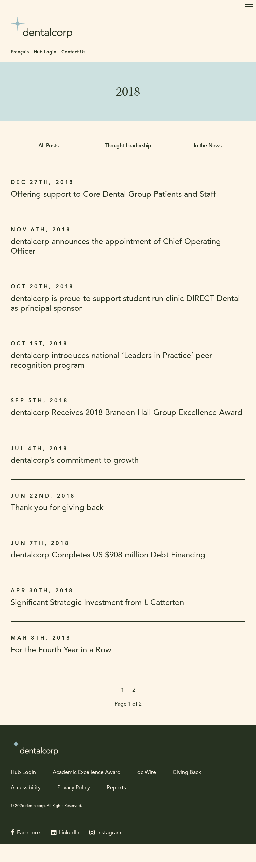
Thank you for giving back (57, 508)
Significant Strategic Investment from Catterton (97, 603)
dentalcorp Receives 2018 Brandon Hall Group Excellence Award (126, 413)
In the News (208, 146)
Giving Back (187, 772)
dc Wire (146, 772)
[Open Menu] (248, 7)
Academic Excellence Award (87, 772)
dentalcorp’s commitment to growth (75, 461)
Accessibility (26, 788)
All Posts (48, 146)
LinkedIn (69, 833)
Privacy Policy (73, 788)
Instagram (109, 833)
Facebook (29, 833)
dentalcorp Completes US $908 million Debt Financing (108, 555)
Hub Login (45, 52)
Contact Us (73, 52)
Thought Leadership (128, 146)
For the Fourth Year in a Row (61, 650)
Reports (116, 788)
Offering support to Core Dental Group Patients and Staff (113, 195)
